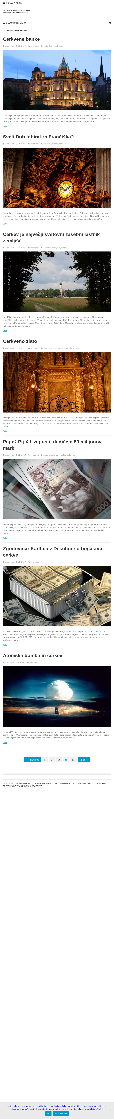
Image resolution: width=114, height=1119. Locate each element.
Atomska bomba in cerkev (32, 655)
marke (58, 455)
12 (73, 760)
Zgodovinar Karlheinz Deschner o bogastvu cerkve (52, 552)
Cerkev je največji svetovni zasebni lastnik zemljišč (51, 237)
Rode (66, 144)
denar (59, 348)
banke (46, 46)
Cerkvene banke (21, 39)
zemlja (63, 248)
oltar (63, 348)
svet (58, 248)
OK (48, 1114)
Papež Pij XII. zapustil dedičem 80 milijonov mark (52, 445)
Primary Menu (13, 3)
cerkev (46, 248)
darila (53, 455)
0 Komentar (35, 46)
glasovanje (47, 144)
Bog (50, 46)
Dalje (5, 126)
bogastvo (47, 348)
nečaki (63, 455)
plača (69, 455)
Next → (84, 760)
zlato (77, 348)
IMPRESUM (8, 784)
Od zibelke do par (23, 784)
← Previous (32, 760)
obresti (55, 46)
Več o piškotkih (61, 1114)
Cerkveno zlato (20, 341)
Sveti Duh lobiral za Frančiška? (38, 136)
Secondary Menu (15, 23)
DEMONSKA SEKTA (85, 784)
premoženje (70, 348)
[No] (110, 1110)
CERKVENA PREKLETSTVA (45, 784)
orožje (60, 46)
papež (61, 144)
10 (59, 760)
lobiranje (55, 144)
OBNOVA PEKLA (67, 784)
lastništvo (52, 248)
